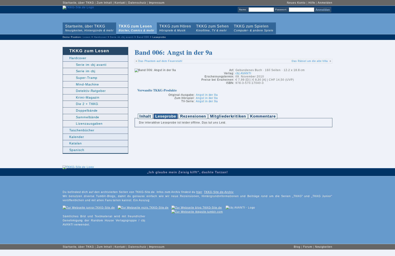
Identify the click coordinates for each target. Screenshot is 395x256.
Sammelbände (87, 117)
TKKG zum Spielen (252, 27)
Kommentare (263, 116)
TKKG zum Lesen (135, 27)
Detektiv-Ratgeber (91, 91)
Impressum (157, 2)
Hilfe (311, 2)
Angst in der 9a (207, 94)
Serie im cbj (86, 71)
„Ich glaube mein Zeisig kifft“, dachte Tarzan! (187, 172)
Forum (307, 246)
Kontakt (120, 2)
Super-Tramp (87, 78)
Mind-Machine (87, 84)
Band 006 (143, 37)
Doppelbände (87, 110)
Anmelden (325, 2)
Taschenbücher (81, 130)
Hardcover (100, 37)
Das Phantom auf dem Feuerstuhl (160, 61)
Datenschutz (137, 2)
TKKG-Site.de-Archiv (219, 192)
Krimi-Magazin (87, 97)
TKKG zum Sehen (211, 27)
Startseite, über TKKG (78, 2)
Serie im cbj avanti (121, 37)
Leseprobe (165, 116)
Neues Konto (296, 2)
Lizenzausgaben (89, 123)
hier (199, 192)
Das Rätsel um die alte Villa (310, 61)
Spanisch (76, 150)
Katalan (75, 143)
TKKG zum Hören (174, 27)
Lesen (87, 37)
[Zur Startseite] (78, 178)
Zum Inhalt (104, 2)
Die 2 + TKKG (87, 104)
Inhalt (145, 116)
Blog (297, 246)
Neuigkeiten (324, 246)
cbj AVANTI (243, 73)
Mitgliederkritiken (228, 116)
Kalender (76, 137)
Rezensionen (193, 116)
